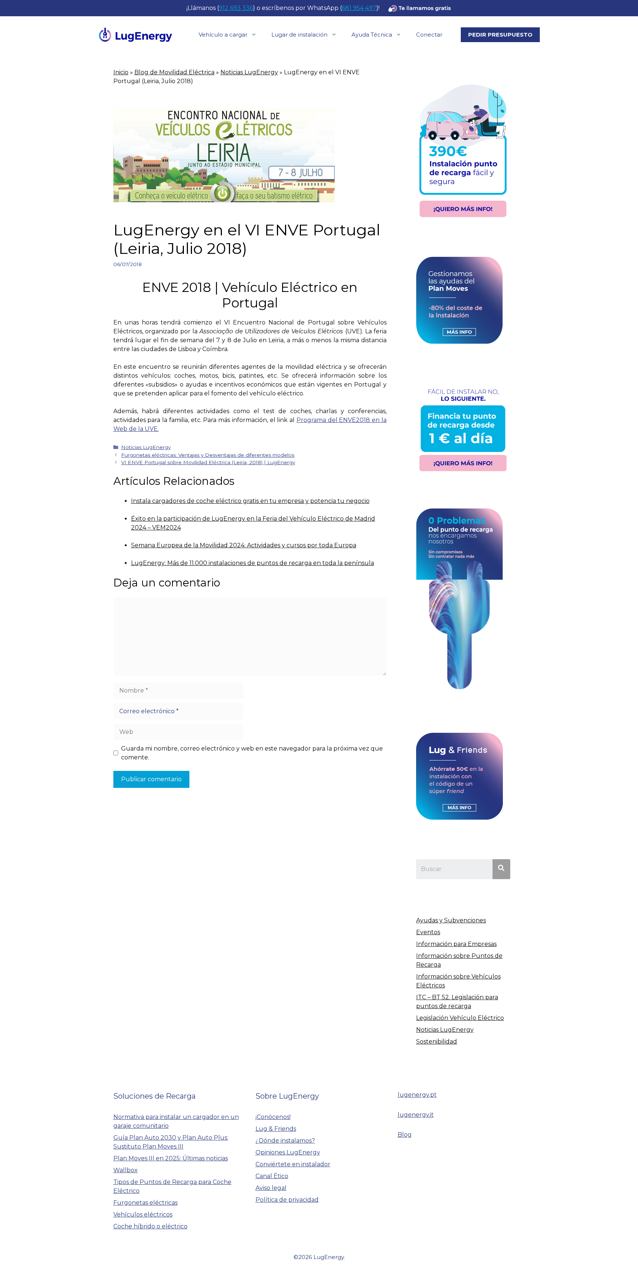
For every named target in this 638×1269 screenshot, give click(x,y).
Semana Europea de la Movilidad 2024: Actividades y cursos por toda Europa (243, 545)
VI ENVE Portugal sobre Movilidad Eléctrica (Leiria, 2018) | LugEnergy (208, 462)
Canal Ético (271, 1176)
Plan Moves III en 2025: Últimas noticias (170, 1158)
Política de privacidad (287, 1199)
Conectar (429, 34)
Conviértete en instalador (292, 1164)
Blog (405, 1134)
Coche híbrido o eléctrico (150, 1226)
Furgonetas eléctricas (145, 1202)
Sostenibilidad (436, 1041)
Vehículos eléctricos (142, 1214)
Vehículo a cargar (223, 34)
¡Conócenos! (273, 1116)
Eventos (428, 932)
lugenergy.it (416, 1114)
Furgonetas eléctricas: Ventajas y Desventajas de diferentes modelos (207, 455)
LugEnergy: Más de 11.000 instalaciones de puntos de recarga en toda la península (252, 563)
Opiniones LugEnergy (287, 1152)
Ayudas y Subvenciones (451, 920)
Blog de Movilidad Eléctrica (174, 72)
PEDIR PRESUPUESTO (500, 34)
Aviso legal (271, 1187)
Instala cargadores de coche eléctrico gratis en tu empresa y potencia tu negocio (250, 500)
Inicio (120, 72)
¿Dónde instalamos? (285, 1140)
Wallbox (125, 1170)
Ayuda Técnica (371, 34)
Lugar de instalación (299, 34)
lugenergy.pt (417, 1094)
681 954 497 (359, 7)
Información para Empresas (456, 944)
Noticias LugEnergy (249, 72)
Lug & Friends (275, 1128)
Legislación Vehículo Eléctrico (460, 1017)
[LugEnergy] (135, 34)
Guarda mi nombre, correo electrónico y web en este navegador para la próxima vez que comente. (252, 753)
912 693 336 (236, 7)
